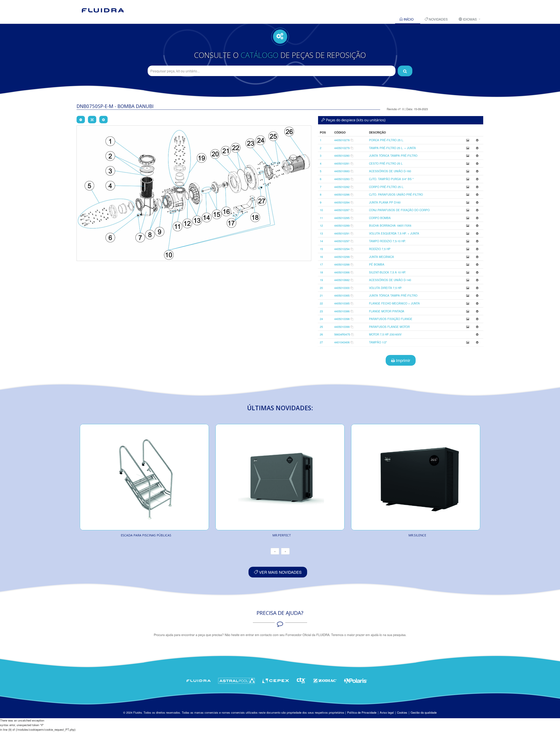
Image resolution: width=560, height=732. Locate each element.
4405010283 (342, 179)
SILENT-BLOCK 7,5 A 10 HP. (387, 272)
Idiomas (469, 19)
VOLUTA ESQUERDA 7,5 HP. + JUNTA (394, 233)
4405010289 (342, 225)
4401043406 (342, 342)
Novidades (438, 19)
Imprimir (402, 360)
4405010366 (342, 272)
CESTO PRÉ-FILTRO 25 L (385, 163)
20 (321, 288)
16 (321, 257)
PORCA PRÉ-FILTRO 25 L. (386, 140)
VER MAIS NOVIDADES (280, 572)
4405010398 (342, 319)
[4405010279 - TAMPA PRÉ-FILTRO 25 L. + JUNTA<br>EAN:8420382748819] (467, 148)
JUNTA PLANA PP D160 (385, 202)
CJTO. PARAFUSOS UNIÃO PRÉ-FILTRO (396, 194)
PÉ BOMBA (376, 264)
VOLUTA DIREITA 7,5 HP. (385, 288)
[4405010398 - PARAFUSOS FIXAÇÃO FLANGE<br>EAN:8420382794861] (467, 319)
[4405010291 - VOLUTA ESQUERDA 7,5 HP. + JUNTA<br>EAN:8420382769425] (467, 233)
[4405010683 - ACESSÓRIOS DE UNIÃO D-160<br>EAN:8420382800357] (467, 171)
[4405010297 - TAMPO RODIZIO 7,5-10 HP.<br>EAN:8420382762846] (467, 241)
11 (321, 218)
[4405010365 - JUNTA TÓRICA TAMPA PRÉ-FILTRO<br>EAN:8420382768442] (467, 295)
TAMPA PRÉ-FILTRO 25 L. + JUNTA (392, 148)
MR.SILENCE (417, 535)
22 (321, 303)
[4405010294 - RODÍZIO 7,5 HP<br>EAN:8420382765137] (467, 249)
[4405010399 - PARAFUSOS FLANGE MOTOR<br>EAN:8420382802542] (467, 327)
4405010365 (342, 295)
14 (321, 241)
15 (321, 249)
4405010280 (342, 155)
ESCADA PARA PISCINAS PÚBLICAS (146, 535)
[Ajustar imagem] (92, 119)
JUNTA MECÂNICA (381, 257)
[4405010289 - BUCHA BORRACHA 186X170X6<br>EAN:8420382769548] (467, 225)
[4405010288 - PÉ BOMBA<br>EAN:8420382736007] (467, 264)
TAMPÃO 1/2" (378, 342)
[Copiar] (351, 140)
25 (321, 327)
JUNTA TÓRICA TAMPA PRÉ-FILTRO (393, 155)
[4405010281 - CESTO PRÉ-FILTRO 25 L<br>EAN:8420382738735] (467, 163)
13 (321, 233)
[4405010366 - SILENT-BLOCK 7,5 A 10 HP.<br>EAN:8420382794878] (467, 272)
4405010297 (342, 241)
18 (321, 272)
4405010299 (342, 257)
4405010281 (342, 163)
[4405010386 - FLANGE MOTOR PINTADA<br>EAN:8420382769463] (467, 311)
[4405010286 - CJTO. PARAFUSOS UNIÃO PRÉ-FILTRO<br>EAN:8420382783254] (467, 194)
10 (321, 210)
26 (321, 334)
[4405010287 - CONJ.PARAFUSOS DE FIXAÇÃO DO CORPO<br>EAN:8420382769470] (467, 210)
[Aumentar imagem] (103, 119)
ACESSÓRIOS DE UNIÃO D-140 (390, 280)
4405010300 (342, 288)
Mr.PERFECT (281, 535)
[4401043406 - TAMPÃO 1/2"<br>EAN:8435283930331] (467, 342)
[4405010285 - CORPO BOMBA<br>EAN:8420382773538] (467, 218)
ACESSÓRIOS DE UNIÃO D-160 (390, 171)
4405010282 (342, 187)
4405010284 (342, 202)
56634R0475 (342, 334)
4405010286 (342, 194)
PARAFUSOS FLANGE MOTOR (389, 327)
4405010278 (342, 140)
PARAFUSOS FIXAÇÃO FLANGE (390, 319)
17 (321, 264)
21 (321, 295)
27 (321, 342)
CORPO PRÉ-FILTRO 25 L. (386, 187)
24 (321, 319)
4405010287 (342, 210)
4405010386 (342, 311)
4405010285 (342, 218)
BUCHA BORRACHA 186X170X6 (390, 225)
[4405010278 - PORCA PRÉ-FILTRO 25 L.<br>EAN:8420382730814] (467, 140)
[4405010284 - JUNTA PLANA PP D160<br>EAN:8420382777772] (467, 202)
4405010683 (342, 171)
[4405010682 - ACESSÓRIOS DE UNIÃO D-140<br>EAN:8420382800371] (467, 280)
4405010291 (342, 233)
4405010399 (342, 327)
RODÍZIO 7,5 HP (379, 249)
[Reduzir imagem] (81, 119)
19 (321, 280)
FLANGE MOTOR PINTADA (386, 311)
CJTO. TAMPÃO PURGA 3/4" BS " (391, 179)
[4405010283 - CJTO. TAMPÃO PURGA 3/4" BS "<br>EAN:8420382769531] (467, 179)
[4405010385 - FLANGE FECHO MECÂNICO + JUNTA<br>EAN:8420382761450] (467, 303)
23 (321, 311)
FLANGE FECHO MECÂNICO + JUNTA (394, 303)
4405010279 (342, 148)
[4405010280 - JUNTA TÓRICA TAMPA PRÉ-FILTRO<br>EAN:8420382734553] (467, 155)
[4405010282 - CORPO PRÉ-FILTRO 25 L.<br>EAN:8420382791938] (467, 187)
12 (321, 225)
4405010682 (342, 280)
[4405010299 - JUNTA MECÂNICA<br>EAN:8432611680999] (467, 257)
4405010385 (342, 303)
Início (408, 19)
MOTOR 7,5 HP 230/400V (385, 334)
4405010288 (342, 264)
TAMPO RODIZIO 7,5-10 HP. (387, 241)
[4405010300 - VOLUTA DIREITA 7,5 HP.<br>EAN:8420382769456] (467, 288)
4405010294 (342, 249)
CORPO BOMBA (380, 218)
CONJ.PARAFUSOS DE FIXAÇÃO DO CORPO (399, 210)
